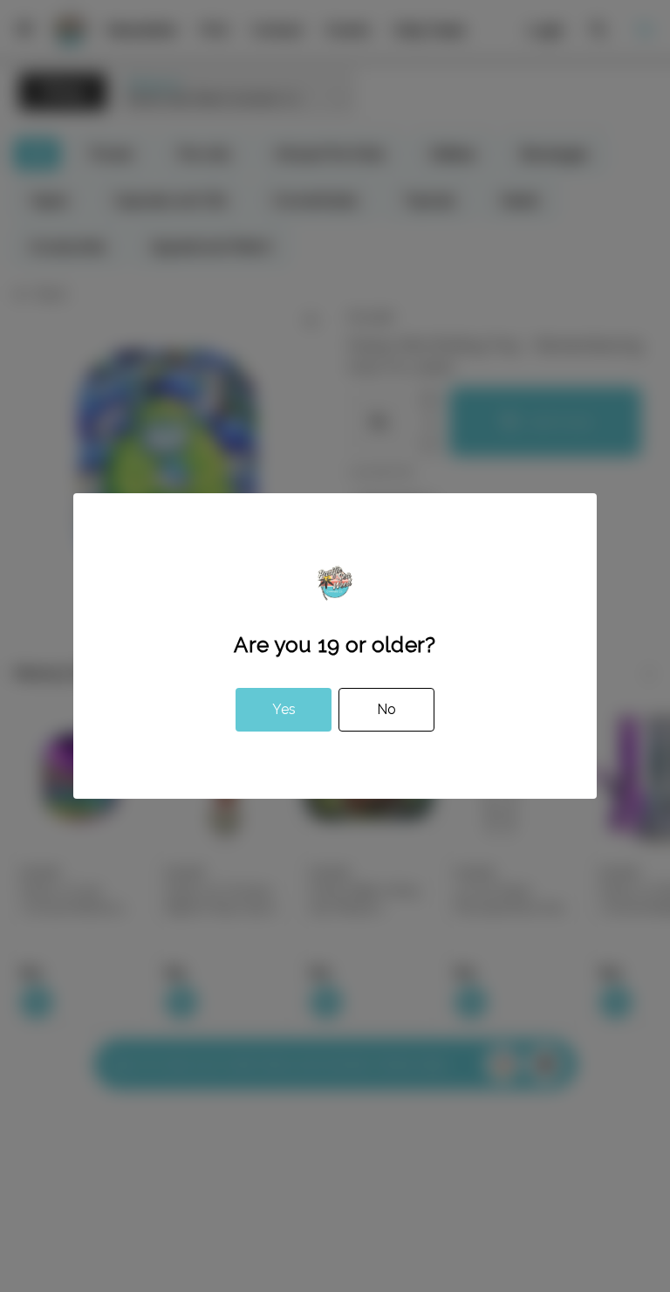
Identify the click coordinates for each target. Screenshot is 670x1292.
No (386, 709)
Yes (284, 709)
